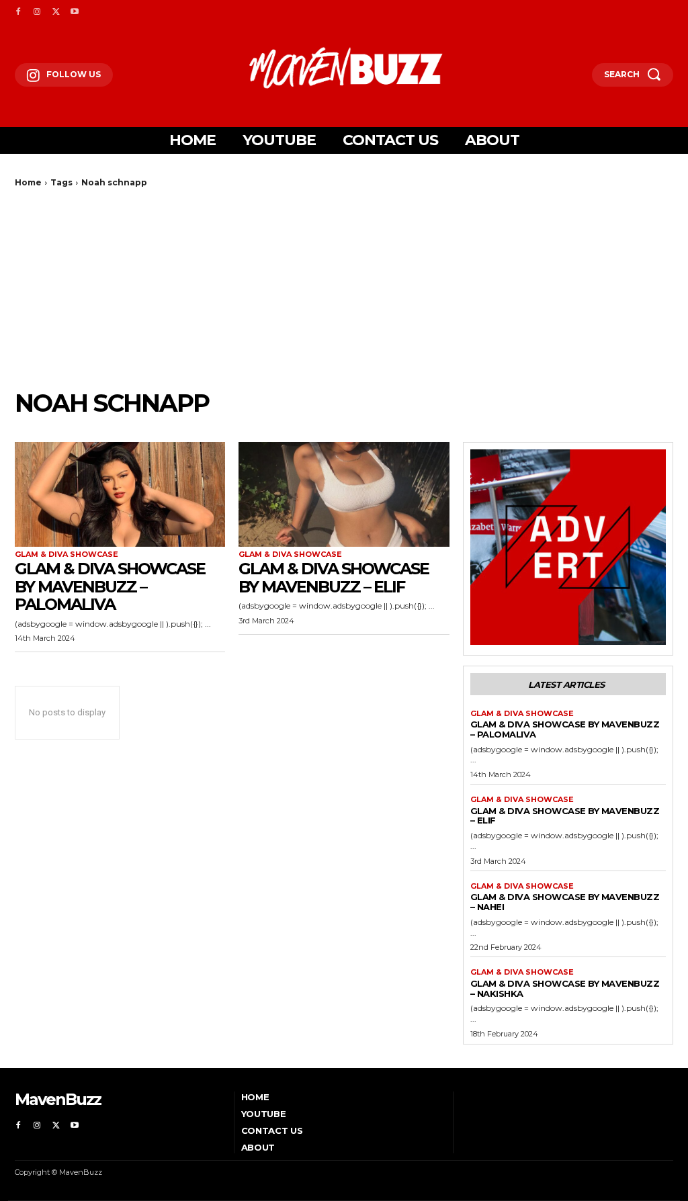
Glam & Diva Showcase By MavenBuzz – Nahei (565, 901)
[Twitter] (56, 12)
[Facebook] (18, 12)
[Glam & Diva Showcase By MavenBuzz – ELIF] (344, 494)
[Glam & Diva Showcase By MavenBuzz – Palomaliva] (120, 494)
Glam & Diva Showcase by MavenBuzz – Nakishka (565, 988)
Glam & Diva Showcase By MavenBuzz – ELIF (334, 577)
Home (28, 182)
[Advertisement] (344, 288)
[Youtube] (75, 12)
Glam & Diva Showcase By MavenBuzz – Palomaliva (110, 586)
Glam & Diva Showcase (66, 554)
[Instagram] (37, 12)
